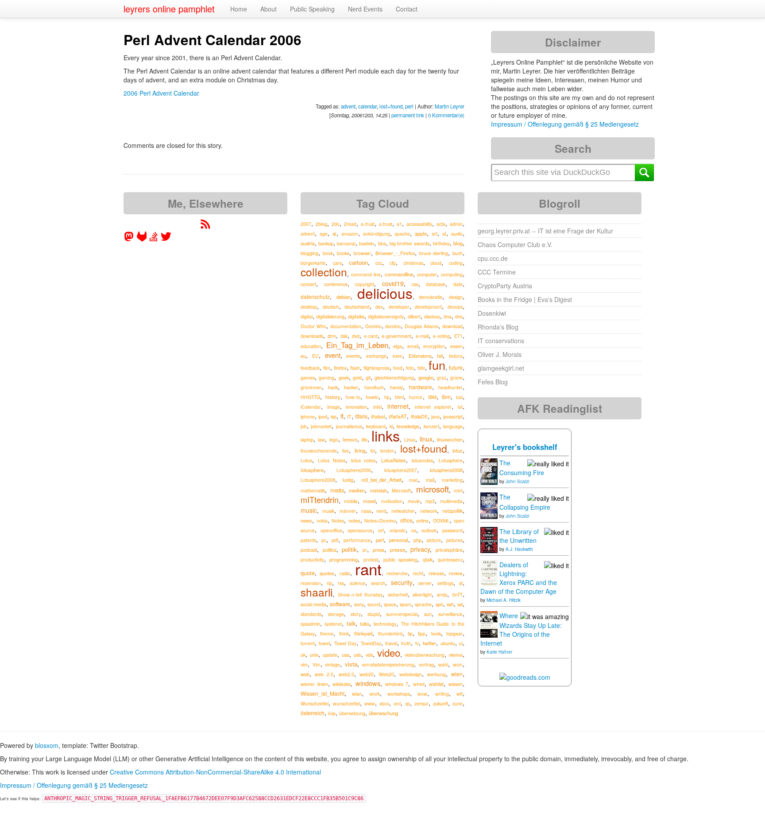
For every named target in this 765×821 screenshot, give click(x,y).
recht (418, 573)
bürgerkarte (313, 262)
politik (349, 549)
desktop (309, 306)
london (387, 450)
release (436, 573)
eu (303, 355)
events (353, 355)
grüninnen (311, 387)
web (305, 674)
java (435, 416)
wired (419, 684)
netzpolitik (452, 510)
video (388, 652)
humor (416, 397)
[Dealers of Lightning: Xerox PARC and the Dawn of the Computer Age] (489, 572)
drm (332, 335)
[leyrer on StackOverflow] (153, 239)
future (456, 367)
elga (397, 346)
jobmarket (321, 426)
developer (399, 306)
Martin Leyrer (449, 106)
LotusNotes (393, 460)
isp (333, 416)
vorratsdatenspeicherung (388, 664)
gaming (326, 377)
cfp (393, 262)
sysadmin (310, 623)
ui (461, 643)
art (434, 233)
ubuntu (447, 643)
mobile (351, 501)
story (356, 614)
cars (337, 262)
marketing (452, 479)
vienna (456, 654)
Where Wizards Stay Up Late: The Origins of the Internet (521, 629)
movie (414, 501)
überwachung (383, 712)
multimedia (451, 501)
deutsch (331, 306)
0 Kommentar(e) (446, 115)
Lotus (306, 460)
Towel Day (345, 643)
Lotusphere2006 (353, 470)
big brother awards (409, 243)
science (357, 583)
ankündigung (376, 233)
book (328, 253)
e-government (396, 336)
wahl (443, 664)
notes (354, 520)
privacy (420, 549)
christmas (413, 262)
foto (410, 367)
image (333, 406)
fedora (456, 355)
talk (351, 623)
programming (343, 559)
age (324, 233)
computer (427, 274)
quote (308, 573)
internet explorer (433, 406)
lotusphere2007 (400, 470)
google (425, 377)
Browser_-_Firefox (395, 252)
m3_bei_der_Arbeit (381, 479)
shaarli (316, 592)
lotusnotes (422, 460)
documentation (345, 326)
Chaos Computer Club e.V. (515, 244)
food (397, 367)
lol (373, 450)
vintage (332, 664)
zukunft (440, 703)
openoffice (331, 530)
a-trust (368, 224)
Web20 (386, 674)
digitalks (356, 316)
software (340, 604)
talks (364, 623)
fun (437, 364)
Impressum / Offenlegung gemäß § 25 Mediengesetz (565, 124)
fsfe (421, 367)
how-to (353, 397)
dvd (355, 336)
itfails (361, 416)
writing (442, 693)
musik (328, 510)
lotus (457, 450)
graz (441, 377)
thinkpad (363, 633)
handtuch (374, 387)
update (330, 654)
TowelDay (371, 643)
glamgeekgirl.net (501, 368)
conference (336, 284)
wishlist (436, 684)
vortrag (426, 664)
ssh (450, 604)
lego (333, 439)
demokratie (430, 297)
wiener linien (314, 684)
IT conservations (501, 340)
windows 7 (397, 684)
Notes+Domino (380, 520)
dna (448, 316)
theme (326, 633)
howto (372, 397)
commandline (399, 274)
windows (367, 683)
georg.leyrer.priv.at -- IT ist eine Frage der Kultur (545, 230)
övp (332, 713)
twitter (429, 643)
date (458, 284)
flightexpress (376, 367)
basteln (366, 243)
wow (422, 693)
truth (406, 643)
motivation (391, 501)
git (368, 377)
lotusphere (312, 469)
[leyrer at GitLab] (142, 239)
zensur (421, 703)
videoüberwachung (424, 654)
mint (458, 490)
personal (398, 539)
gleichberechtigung (394, 377)
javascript (453, 416)
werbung (436, 674)
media (337, 490)
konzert (431, 426)
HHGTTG (310, 397)
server (425, 583)
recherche (397, 573)
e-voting (441, 336)
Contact (406, 8)
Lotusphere (451, 460)
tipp (421, 633)
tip (410, 633)
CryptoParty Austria (505, 285)
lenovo (350, 439)
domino (393, 326)
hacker (351, 387)
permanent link (407, 115)
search (378, 583)
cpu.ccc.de (493, 258)
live (345, 450)
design (456, 297)
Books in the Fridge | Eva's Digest (525, 299)
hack (333, 387)
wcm (458, 664)
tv (417, 643)
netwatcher (403, 510)
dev (379, 306)
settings (445, 583)
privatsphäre (449, 549)
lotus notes (363, 460)
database (435, 284)
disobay (432, 316)
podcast (309, 549)
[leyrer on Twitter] (166, 239)
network (428, 510)
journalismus (349, 426)
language (453, 426)
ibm (446, 396)
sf (461, 583)
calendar (367, 106)
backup (325, 243)
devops (455, 306)
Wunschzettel (314, 703)
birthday (441, 243)
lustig (348, 479)
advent (348, 106)
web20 (366, 674)
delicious (385, 293)
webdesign (410, 674)
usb (357, 654)
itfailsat (378, 416)
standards (311, 614)
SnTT (457, 594)
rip (329, 583)
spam (405, 604)
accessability (419, 224)
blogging (309, 253)
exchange (376, 355)
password (452, 530)
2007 (306, 224)
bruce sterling (433, 253)
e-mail (422, 335)
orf (381, 530)
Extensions (420, 355)
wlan (357, 693)
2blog (321, 224)
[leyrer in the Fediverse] (130, 239)
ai (334, 233)
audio (457, 233)
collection (324, 271)
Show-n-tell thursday (360, 594)
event (332, 355)
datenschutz (315, 296)
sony (359, 604)
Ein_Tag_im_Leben (357, 345)
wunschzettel (346, 703)
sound (373, 604)
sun (428, 614)
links (385, 435)
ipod (322, 416)
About (268, 8)
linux (426, 438)
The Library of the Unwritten (519, 536)
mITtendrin (320, 499)
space (390, 604)
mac (413, 479)
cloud (435, 262)
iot (460, 406)
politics (329, 549)
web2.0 (346, 674)
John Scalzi (517, 481)
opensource (360, 530)
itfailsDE (419, 416)
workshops (398, 693)
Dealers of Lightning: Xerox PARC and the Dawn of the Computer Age (518, 578)
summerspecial (401, 614)
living (360, 450)
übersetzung (352, 713)
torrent (308, 643)
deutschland (357, 306)
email (412, 346)
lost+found (390, 106)
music (309, 510)
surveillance (450, 614)
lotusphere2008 (446, 469)
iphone (308, 416)
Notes (338, 520)
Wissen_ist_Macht (322, 693)
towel (324, 643)
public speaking (400, 559)
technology (385, 623)
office (406, 520)
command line (366, 274)
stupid (373, 614)
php (417, 540)
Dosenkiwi (492, 313)
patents (308, 540)
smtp (442, 594)
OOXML (441, 520)
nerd (381, 510)
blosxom (46, 745)
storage (336, 614)
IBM (432, 396)
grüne (456, 377)
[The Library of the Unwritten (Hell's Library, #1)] (489, 538)
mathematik (313, 490)
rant (368, 569)
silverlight (422, 594)
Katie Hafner (499, 652)
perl (409, 106)
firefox (340, 367)
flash (355, 367)
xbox (384, 703)
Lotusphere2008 (318, 479)
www (369, 703)
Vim (317, 664)
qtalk (428, 559)
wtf (459, 693)
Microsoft (401, 490)
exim (397, 355)
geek (344, 377)
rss (341, 583)
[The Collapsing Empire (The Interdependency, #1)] (489, 504)
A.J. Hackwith (519, 549)
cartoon (358, 262)
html (399, 397)
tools (436, 633)
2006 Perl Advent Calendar (161, 93)
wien (457, 674)
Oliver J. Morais (500, 354)
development (428, 306)
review (456, 573)
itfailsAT (398, 416)
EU (315, 355)
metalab (378, 490)
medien (357, 490)
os (413, 530)
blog (458, 243)
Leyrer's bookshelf (524, 446)
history (332, 396)
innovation (356, 406)
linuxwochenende (319, 450)
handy (396, 387)
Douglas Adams (421, 326)
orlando (398, 530)
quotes (327, 573)
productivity (312, 559)
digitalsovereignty (386, 316)
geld (357, 377)
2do (336, 224)
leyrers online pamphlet (169, 8)
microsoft (432, 489)
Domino (373, 326)
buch (457, 253)
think (344, 633)
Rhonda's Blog (498, 326)
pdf (335, 540)
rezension (311, 583)
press (378, 549)
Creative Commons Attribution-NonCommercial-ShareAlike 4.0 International (215, 771)
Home (238, 8)
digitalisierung (330, 316)
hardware (420, 387)
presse (397, 549)
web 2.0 (324, 674)
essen (456, 346)
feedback (310, 367)
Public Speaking (312, 8)
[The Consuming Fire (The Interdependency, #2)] (489, 470)
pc (323, 540)
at (444, 233)
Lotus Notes (331, 460)
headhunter (450, 387)
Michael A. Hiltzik (504, 600)
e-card (371, 336)
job (304, 426)
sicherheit (398, 594)
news (306, 520)
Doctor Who (313, 326)
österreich (313, 712)
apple (421, 233)
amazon (349, 233)
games (308, 377)
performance (357, 540)
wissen (455, 684)
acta (441, 224)
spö (439, 604)
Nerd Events (365, 8)
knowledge (408, 426)
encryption (434, 346)
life (364, 439)
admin (456, 224)
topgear (454, 633)
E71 (458, 336)
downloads (312, 336)
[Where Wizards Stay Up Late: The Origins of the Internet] (489, 623)
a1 (399, 224)
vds (369, 654)
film (326, 367)
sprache (423, 604)
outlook (429, 530)
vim (304, 664)
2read (350, 224)
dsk (344, 336)
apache (402, 233)
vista (351, 664)
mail (430, 479)
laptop (307, 439)
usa (345, 654)
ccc (378, 262)
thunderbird (390, 633)
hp (387, 397)
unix (314, 654)
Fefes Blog (493, 381)
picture (434, 540)
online (422, 520)
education (311, 346)
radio (345, 573)
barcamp (346, 243)
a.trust (385, 224)
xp (407, 703)
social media (313, 604)
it (342, 415)
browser (362, 253)
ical (459, 397)
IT (349, 416)
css (415, 284)
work (375, 693)
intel (377, 406)
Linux (409, 439)
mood (369, 500)
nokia (322, 520)
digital (307, 316)
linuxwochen (450, 439)
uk (303, 654)
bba (382, 243)
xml (397, 703)
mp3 (430, 501)
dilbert (414, 316)
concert (308, 284)
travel (391, 643)
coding (456, 262)
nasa (366, 510)
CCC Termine (497, 271)
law (321, 439)
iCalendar (311, 406)
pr (365, 549)
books (343, 253)
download (452, 326)
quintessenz (450, 559)
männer (348, 510)
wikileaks (341, 684)
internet (398, 406)
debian (343, 296)
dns (459, 316)
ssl (460, 604)
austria (308, 243)
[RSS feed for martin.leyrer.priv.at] (205, 226)
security (402, 582)
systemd (333, 623)
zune (457, 703)
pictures (454, 540)
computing (452, 274)
